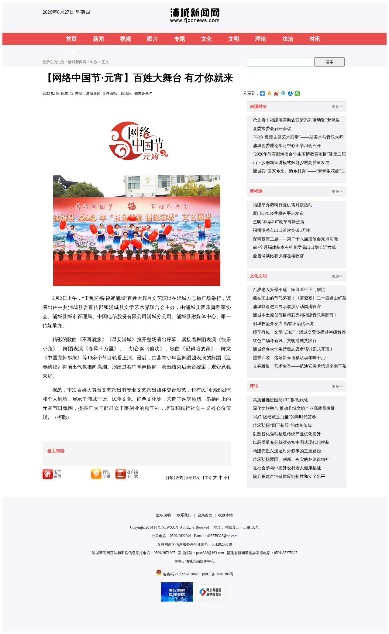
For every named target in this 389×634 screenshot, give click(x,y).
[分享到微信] (297, 93)
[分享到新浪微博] (276, 93)
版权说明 (163, 515)
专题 (179, 39)
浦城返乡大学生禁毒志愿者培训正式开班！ (293, 349)
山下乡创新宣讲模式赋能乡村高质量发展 (291, 162)
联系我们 (184, 515)
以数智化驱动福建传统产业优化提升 (287, 434)
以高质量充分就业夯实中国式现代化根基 (291, 442)
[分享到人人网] (290, 93)
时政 (94, 62)
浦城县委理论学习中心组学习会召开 (287, 145)
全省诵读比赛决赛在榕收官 (278, 256)
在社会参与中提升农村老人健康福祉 (287, 468)
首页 (71, 39)
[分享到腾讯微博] (283, 93)
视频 (125, 39)
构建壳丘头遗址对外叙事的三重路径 (287, 451)
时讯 (314, 39)
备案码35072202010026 (181, 574)
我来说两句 (143, 93)
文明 (233, 39)
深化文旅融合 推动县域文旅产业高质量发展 (294, 408)
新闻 (98, 39)
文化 (206, 39)
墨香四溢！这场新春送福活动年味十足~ (290, 357)
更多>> (337, 107)
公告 (71, 51)
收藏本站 (225, 515)
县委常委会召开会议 (272, 128)
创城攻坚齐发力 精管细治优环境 (283, 323)
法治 (287, 39)
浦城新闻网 (77, 62)
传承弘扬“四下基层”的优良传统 (282, 425)
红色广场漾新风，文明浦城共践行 (285, 340)
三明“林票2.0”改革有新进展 (279, 222)
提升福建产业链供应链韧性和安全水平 (289, 476)
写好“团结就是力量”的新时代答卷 (284, 417)
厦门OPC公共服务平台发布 (278, 213)
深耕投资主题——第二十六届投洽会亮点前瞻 (295, 239)
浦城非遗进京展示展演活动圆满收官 (287, 306)
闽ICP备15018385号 (217, 574)
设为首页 (205, 515)
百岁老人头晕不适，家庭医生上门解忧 (289, 289)
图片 (152, 39)
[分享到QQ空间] (269, 93)
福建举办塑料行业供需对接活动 (282, 205)
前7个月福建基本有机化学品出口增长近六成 (294, 247)
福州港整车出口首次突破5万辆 (281, 230)
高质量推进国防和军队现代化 (280, 400)
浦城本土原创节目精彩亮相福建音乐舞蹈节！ (295, 315)
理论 (260, 39)
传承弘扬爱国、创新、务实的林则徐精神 (291, 459)
